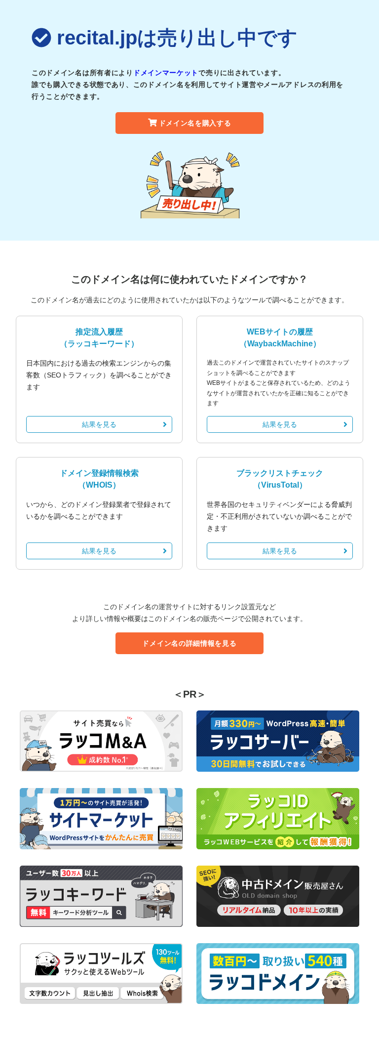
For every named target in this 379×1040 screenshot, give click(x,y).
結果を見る (99, 424)
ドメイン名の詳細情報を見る (189, 643)
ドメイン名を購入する (195, 123)
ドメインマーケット (165, 73)
